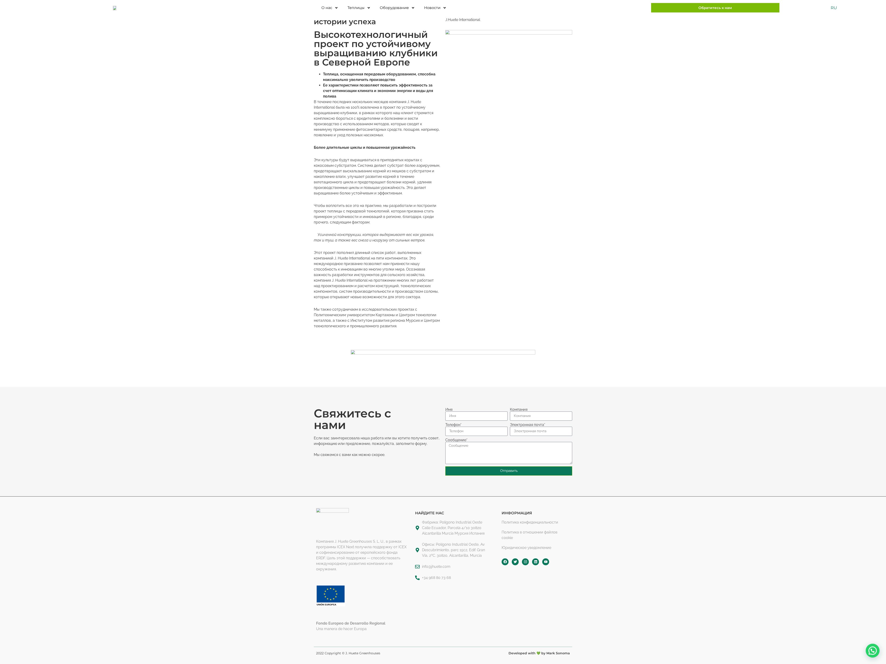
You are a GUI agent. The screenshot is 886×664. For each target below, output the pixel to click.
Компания (518, 409)
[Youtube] (545, 561)
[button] (873, 651)
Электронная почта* (527, 425)
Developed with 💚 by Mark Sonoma (539, 653)
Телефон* (453, 425)
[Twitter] (515, 561)
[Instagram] (525, 561)
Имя (448, 409)
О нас (326, 8)
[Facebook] (505, 561)
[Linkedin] (535, 561)
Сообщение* (456, 440)
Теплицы (356, 8)
